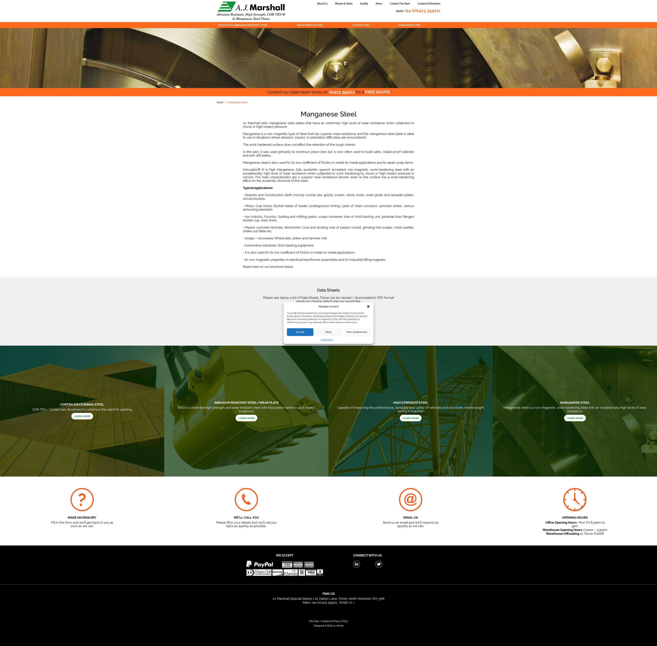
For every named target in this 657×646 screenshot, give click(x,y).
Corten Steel (361, 25)
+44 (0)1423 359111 (422, 10)
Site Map (314, 621)
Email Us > (347, 602)
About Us (322, 3)
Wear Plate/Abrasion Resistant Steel (243, 25)
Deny (328, 332)
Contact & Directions (429, 3)
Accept (300, 332)
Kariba (340, 625)
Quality (364, 3)
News (379, 3)
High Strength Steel (310, 25)
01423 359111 (342, 92)
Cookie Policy (326, 340)
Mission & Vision (343, 3)
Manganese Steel (409, 25)
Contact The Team (400, 3)
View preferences (356, 332)
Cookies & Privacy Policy (334, 621)
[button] (368, 306)
